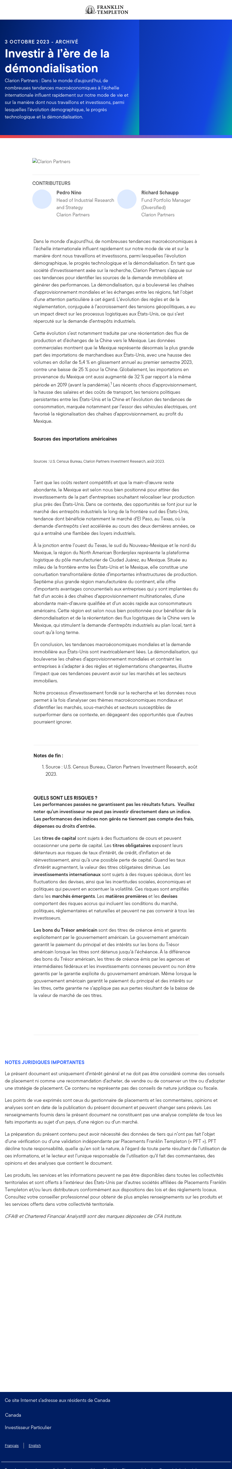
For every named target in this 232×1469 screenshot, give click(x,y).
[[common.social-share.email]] (67, 1012)
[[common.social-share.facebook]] (38, 1012)
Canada (13, 1415)
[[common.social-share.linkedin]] (48, 1012)
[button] (116, 1427)
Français (12, 1445)
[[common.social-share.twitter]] (58, 1012)
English (35, 1445)
